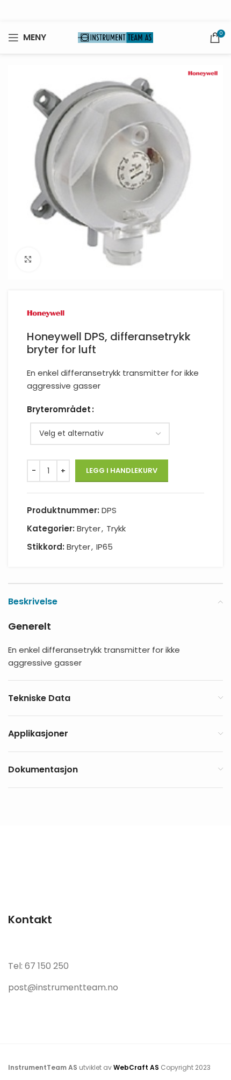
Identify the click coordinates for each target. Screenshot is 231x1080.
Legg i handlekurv (121, 470)
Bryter (88, 528)
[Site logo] (115, 36)
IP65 (104, 546)
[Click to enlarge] (28, 259)
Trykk (116, 528)
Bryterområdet (59, 409)
